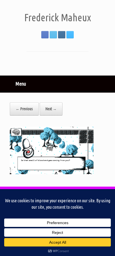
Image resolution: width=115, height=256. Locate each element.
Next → (51, 109)
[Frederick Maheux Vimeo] (70, 34)
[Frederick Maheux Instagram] (61, 34)
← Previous (24, 109)
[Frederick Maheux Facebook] (45, 34)
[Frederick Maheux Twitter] (53, 34)
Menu (21, 83)
